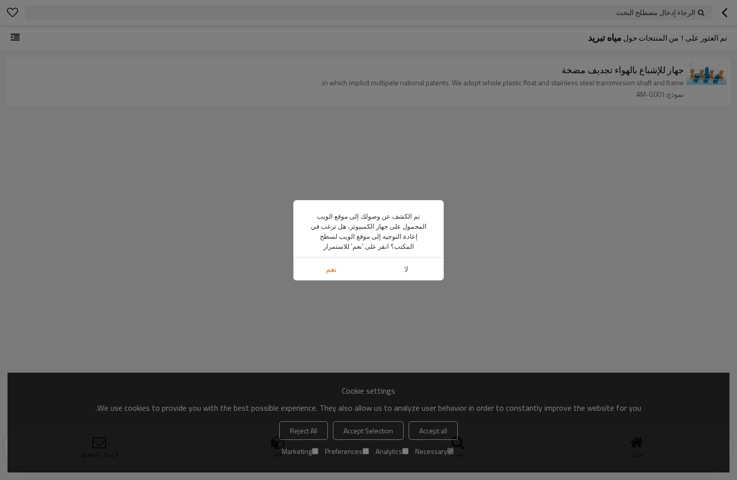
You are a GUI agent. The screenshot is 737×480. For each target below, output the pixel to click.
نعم (331, 269)
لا (406, 269)
